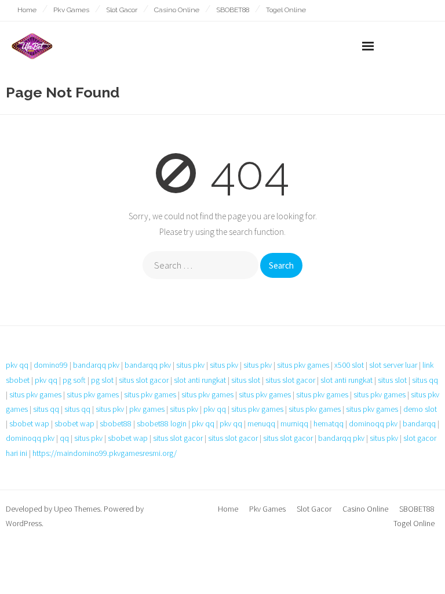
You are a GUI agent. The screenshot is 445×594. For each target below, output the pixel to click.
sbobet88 (116, 423)
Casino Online (176, 10)
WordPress (24, 523)
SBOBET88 (232, 10)
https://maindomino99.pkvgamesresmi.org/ (104, 453)
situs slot (245, 380)
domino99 (51, 365)
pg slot (102, 380)
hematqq (328, 423)
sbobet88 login (162, 423)
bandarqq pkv (96, 365)
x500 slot (349, 365)
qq (64, 438)
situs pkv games (303, 365)
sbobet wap (29, 423)
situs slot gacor (144, 380)
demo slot (420, 409)
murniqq (294, 423)
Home (27, 10)
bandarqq (419, 423)
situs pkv (190, 365)
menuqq (261, 423)
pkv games (147, 409)
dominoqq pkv (373, 423)
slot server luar (393, 365)
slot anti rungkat (200, 380)
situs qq (425, 380)
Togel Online (286, 10)
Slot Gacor (121, 10)
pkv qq (17, 365)
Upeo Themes (77, 509)
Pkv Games (71, 10)
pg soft (74, 380)
